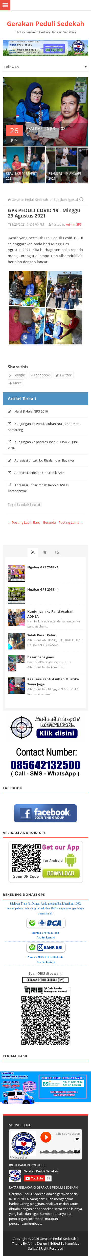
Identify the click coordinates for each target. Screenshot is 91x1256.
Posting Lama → (71, 522)
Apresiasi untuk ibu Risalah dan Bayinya (44, 460)
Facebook (41, 375)
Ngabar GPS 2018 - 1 (42, 567)
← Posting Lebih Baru (24, 522)
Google (18, 375)
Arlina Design (37, 1243)
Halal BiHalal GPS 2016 (31, 411)
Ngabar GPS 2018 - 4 (42, 589)
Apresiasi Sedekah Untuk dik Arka (39, 472)
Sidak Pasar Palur (41, 635)
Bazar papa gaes (40, 657)
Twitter (65, 375)
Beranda (49, 522)
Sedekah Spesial (28, 504)
